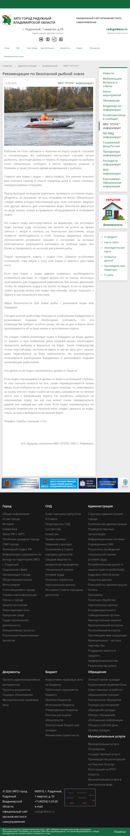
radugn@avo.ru (116, 29)
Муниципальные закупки (104, 620)
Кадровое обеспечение (103, 574)
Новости (108, 73)
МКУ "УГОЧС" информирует (76, 83)
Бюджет (80, 48)
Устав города (11, 519)
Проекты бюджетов (58, 700)
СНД (17, 48)
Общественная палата (17, 580)
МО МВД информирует (112, 135)
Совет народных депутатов (63, 514)
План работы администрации (107, 585)
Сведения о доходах (58, 544)
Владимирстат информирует (112, 108)
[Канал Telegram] (54, 39)
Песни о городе (13, 600)
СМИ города (11, 544)
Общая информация (16, 514)
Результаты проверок (102, 666)
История (8, 524)
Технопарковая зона (16, 610)
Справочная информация (20, 595)
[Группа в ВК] (41, 39)
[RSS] (60, 39)
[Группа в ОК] (47, 39)
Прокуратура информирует (112, 153)
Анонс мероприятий (112, 93)
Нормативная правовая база (107, 684)
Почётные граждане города (21, 539)
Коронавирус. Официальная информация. (112, 182)
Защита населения (15, 605)
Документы (65, 48)
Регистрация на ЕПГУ (102, 769)
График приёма (55, 539)
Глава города (31, 48)
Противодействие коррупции (107, 635)
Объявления (111, 100)
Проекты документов (16, 690)
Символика (10, 529)
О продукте (110, 236)
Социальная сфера (15, 569)
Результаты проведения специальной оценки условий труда (104, 554)
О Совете (51, 519)
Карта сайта (111, 242)
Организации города (16, 574)
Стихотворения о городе (19, 590)
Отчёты (93, 590)
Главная (7, 65)
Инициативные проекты (18, 630)
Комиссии (52, 534)
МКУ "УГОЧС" (71, 65)
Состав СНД (53, 529)
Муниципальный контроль (105, 625)
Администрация (47, 48)
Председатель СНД (57, 524)
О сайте (108, 275)
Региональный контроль (104, 630)
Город (6, 48)
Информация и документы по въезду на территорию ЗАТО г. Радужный (22, 559)
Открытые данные (100, 580)
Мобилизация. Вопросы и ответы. (112, 82)
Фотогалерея (11, 585)
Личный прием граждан (104, 679)
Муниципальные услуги (14, 56)
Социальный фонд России (111, 144)
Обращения (95, 48)
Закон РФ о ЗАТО (13, 534)
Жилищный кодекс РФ (17, 549)
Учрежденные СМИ (100, 544)
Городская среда (13, 615)
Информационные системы (106, 539)
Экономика (95, 595)
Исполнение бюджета (59, 705)
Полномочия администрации (107, 524)
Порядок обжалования (18, 695)
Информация (50, 65)
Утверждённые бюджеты (61, 710)
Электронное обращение (104, 700)
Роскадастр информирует (112, 162)
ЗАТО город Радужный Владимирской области (67, 20)
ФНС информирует (112, 171)
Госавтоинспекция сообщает (114, 117)
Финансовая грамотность (62, 735)
